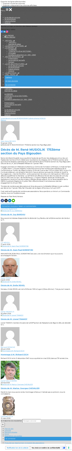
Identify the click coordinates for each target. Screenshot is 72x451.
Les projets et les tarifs (16, 60)
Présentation (13, 58)
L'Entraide (12, 53)
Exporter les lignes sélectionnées (13, 2)
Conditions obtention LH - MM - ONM (22, 55)
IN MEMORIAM (10, 19)
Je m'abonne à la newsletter (11, 421)
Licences (7, 430)
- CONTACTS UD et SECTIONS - (20, 51)
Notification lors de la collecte (17, 448)
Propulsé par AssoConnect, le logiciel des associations (24, 443)
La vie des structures (12, 17)
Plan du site (8, 429)
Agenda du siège (14, 44)
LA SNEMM (12, 49)
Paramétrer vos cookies (13, 436)
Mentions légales (10, 432)
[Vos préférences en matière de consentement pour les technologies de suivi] (68, 447)
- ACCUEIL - (12, 42)
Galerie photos (9, 21)
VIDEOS (7, 23)
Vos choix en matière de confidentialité (46, 448)
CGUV (6, 434)
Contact (11, 62)
